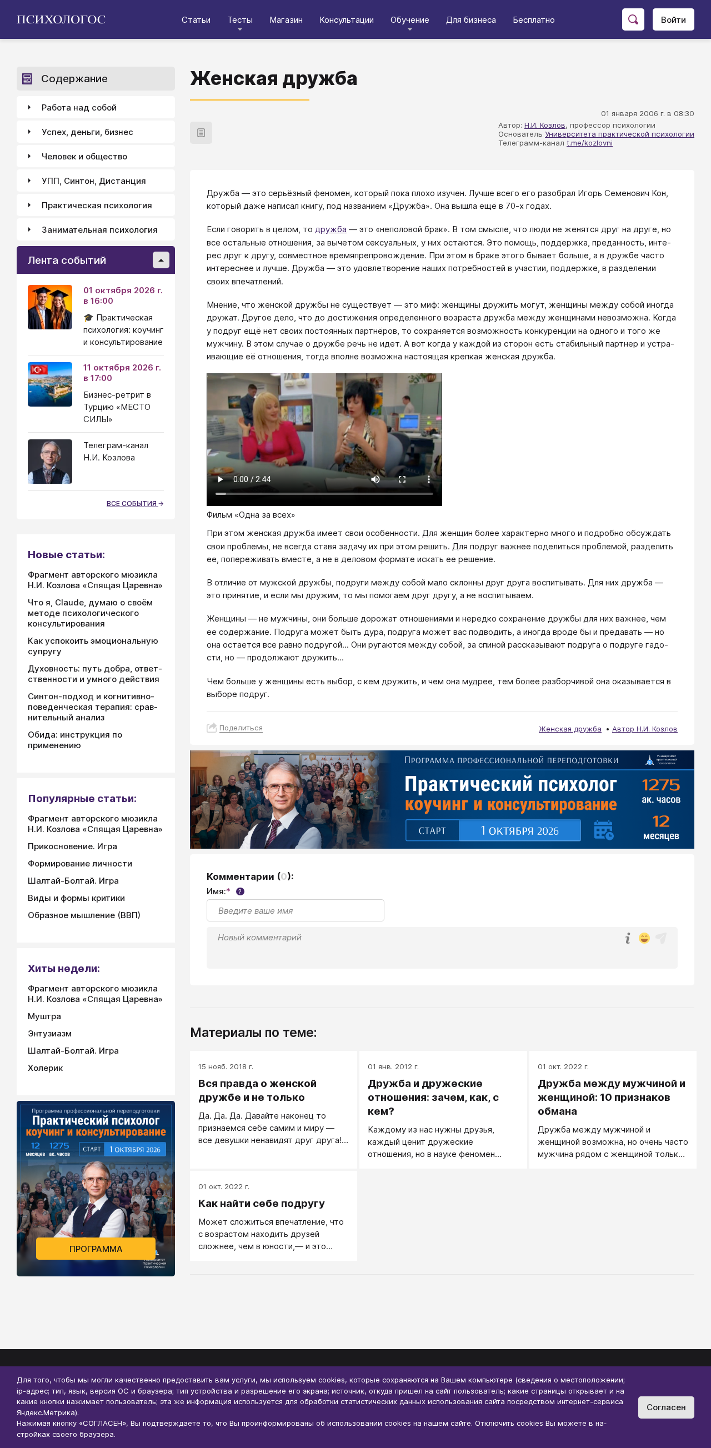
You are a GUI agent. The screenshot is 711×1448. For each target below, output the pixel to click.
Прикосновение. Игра (72, 846)
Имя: (224, 891)
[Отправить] (661, 938)
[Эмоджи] (644, 939)
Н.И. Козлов (544, 125)
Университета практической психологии (619, 133)
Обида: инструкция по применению (75, 739)
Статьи (196, 19)
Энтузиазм (50, 1033)
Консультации (346, 19)
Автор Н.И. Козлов (645, 728)
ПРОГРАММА (96, 1249)
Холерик (45, 1068)
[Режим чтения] (201, 133)
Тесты (240, 19)
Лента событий (67, 260)
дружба (331, 229)
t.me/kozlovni (590, 142)
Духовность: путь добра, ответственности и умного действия (95, 673)
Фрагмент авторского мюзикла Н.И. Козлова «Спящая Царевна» (95, 579)
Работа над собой (79, 107)
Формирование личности (80, 863)
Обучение (409, 19)
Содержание (74, 78)
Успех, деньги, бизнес (87, 132)
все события (132, 503)
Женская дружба (570, 728)
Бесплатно (534, 19)
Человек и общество (84, 156)
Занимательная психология (100, 229)
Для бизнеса (471, 19)
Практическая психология (97, 205)
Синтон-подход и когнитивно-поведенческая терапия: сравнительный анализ (93, 707)
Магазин (286, 19)
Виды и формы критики (76, 898)
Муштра (44, 1016)
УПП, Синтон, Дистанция (94, 181)
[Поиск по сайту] (633, 19)
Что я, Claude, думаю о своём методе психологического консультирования (90, 613)
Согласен (666, 1407)
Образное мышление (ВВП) (84, 915)
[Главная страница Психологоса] (65, 19)
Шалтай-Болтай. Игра (73, 880)
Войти (673, 19)
